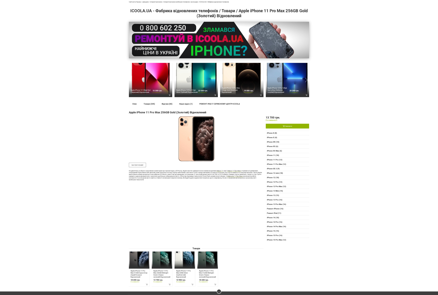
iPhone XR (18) (273, 142)
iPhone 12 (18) (273, 178)
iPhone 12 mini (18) (275, 173)
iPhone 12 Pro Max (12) (276, 186)
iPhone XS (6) (272, 146)
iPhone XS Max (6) (274, 151)
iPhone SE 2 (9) (273, 169)
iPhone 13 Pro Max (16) (276, 204)
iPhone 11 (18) (273, 155)
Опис (134, 104)
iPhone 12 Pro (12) (274, 182)
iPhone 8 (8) (272, 133)
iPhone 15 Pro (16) (274, 235)
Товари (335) (149, 104)
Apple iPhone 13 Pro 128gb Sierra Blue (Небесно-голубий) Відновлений (277, 90)
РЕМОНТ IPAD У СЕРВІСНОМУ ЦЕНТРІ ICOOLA (219, 104)
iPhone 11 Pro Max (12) (276, 164)
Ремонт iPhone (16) (275, 209)
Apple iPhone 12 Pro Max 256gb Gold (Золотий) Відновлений (231, 90)
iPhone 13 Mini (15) (275, 191)
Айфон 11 (219, 171)
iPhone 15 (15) (273, 231)
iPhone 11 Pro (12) (274, 160)
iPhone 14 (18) (273, 218)
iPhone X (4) (272, 137)
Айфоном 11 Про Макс (235, 176)
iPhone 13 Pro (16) (274, 200)
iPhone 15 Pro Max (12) (276, 240)
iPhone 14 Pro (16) (274, 222)
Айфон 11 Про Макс (234, 171)
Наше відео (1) (186, 104)
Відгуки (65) (167, 104)
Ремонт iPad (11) (274, 213)
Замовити (288, 126)
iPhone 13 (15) (273, 195)
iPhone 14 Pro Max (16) (276, 227)
